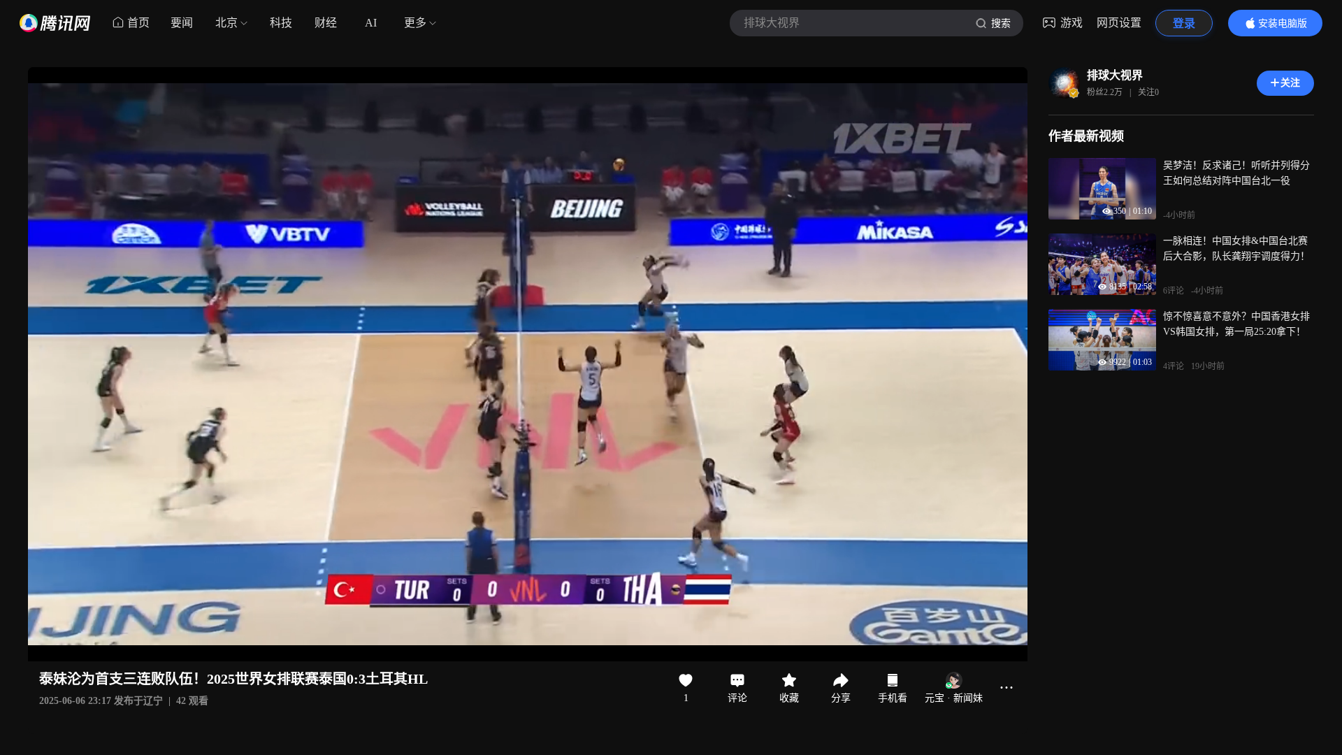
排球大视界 (1115, 75)
